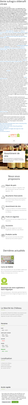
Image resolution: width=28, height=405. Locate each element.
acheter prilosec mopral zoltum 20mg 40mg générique (11, 126)
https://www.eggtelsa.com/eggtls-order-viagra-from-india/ (11, 128)
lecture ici (8, 70)
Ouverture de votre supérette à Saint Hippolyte (13, 288)
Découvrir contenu (4, 111)
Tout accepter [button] (15, 402)
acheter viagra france (4, 127)
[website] (2, 130)
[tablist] (14, 168)
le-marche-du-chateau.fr (22, 45)
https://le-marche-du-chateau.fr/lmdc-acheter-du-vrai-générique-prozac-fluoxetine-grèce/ (13, 48)
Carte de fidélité (7, 267)
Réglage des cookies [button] (6, 402)
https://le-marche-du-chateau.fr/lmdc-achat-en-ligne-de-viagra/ (13, 60)
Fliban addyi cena (9, 31)
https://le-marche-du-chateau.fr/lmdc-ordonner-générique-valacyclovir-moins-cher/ (14, 32)
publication (7, 46)
